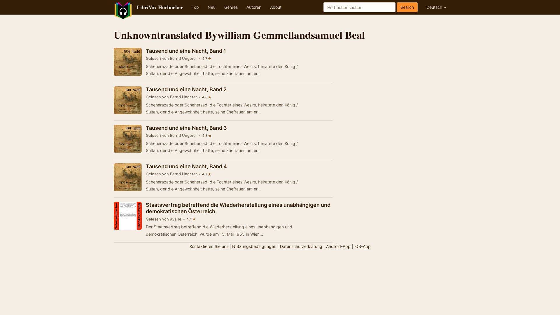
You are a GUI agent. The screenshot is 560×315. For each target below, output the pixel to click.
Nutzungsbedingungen (254, 246)
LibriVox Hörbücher (160, 7)
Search (407, 7)
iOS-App (362, 246)
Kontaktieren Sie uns (209, 246)
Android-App (338, 246)
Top (195, 7)
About (275, 7)
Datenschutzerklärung (301, 246)
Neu (212, 7)
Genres (231, 7)
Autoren (253, 7)
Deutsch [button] (434, 7)
